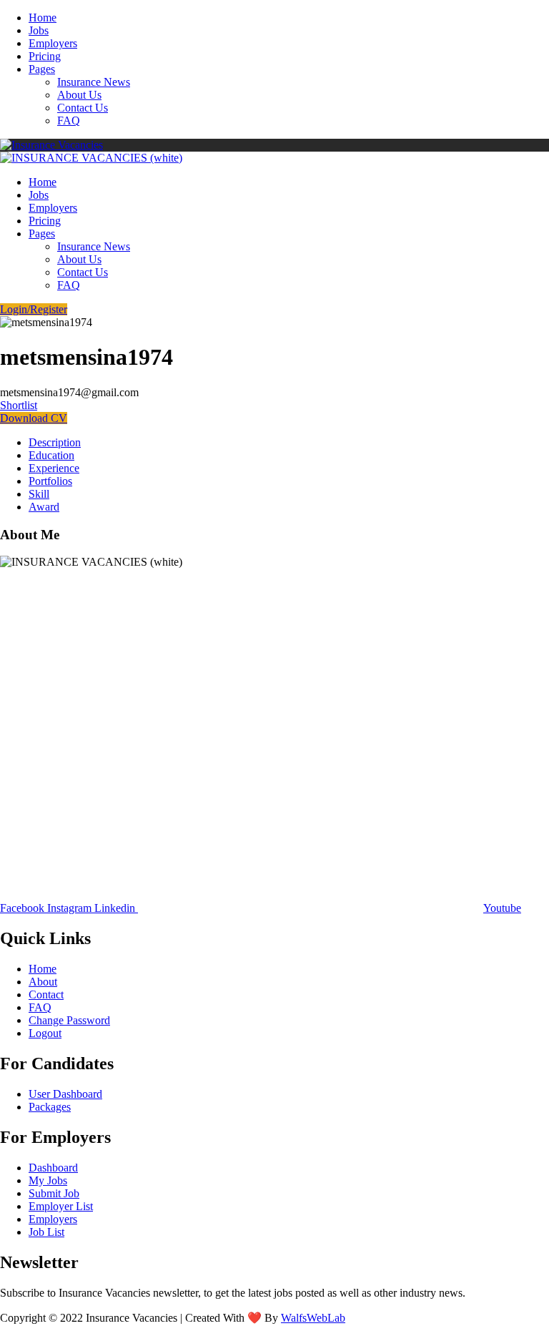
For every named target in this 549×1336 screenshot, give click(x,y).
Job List (46, 1232)
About (43, 982)
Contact (46, 994)
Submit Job (54, 1193)
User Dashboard (65, 1094)
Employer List (61, 1206)
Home (42, 17)
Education (51, 455)
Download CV (33, 418)
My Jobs (48, 1180)
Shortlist (18, 405)
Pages (42, 69)
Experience (54, 468)
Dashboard (53, 1167)
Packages (50, 1107)
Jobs (39, 30)
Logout (45, 1033)
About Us (79, 95)
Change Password (69, 1020)
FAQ (68, 120)
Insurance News (93, 82)
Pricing (45, 56)
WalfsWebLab (313, 1318)
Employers (53, 43)
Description (55, 442)
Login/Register (33, 309)
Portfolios (50, 481)
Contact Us (82, 108)
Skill (39, 494)
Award (44, 507)
